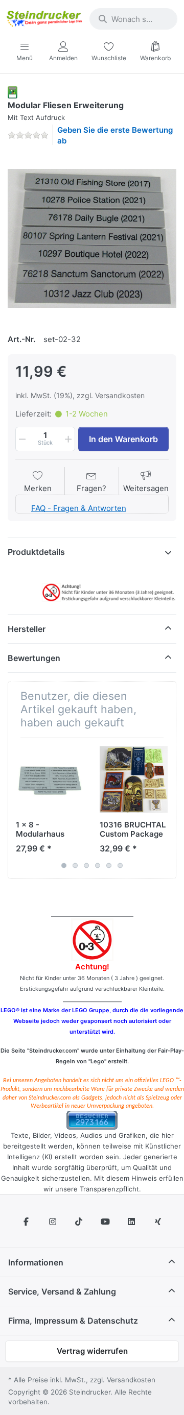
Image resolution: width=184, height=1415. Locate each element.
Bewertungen (34, 658)
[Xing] (158, 1221)
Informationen (35, 1262)
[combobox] (133, 19)
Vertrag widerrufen (92, 1351)
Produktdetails (36, 552)
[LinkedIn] (132, 1221)
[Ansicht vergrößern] (92, 238)
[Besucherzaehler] (92, 1120)
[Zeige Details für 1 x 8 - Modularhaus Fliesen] (50, 780)
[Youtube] (105, 1221)
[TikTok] (78, 1221)
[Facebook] (26, 1221)
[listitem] (92, 238)
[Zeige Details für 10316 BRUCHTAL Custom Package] (134, 780)
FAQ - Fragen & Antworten (78, 508)
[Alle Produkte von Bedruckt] (12, 91)
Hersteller (26, 629)
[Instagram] (52, 1221)
